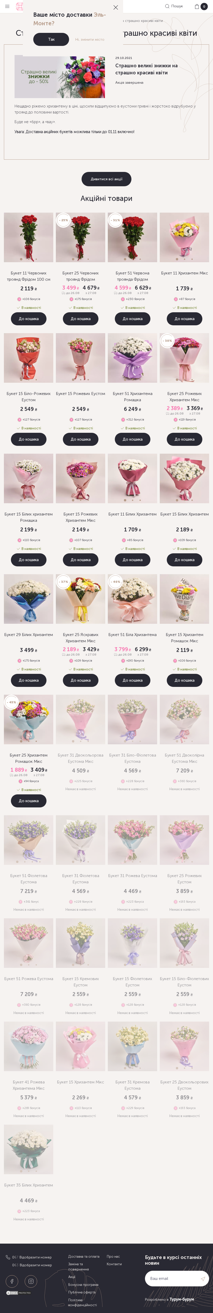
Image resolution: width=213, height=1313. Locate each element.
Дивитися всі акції (106, 179)
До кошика (29, 318)
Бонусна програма (83, 1285)
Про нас (113, 1256)
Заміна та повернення (78, 1266)
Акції (71, 1277)
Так (51, 39)
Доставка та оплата (83, 1256)
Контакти (114, 1264)
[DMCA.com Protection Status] (36, 1293)
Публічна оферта (82, 1292)
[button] (21, 259)
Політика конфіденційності (82, 1302)
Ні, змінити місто (89, 39)
